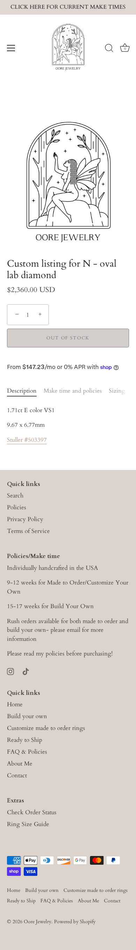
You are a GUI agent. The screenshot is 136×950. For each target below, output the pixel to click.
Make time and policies (73, 391)
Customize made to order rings (46, 728)
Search (15, 496)
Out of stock (68, 338)
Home (15, 704)
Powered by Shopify (75, 921)
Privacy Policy (25, 519)
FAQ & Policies (27, 752)
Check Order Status (31, 812)
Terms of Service (28, 531)
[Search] (109, 49)
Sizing (117, 391)
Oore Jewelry (37, 921)
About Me (19, 764)
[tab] (25, 390)
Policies (16, 507)
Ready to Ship (24, 740)
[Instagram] (10, 671)
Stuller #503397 (27, 440)
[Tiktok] (25, 671)
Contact (17, 775)
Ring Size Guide (28, 824)
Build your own (27, 716)
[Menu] (11, 48)
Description (22, 391)
